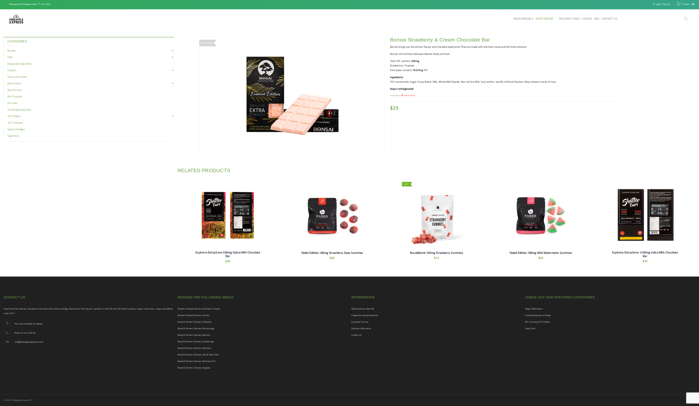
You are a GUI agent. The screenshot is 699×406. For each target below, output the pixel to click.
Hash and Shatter (17, 77)
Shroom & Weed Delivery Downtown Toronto (198, 308)
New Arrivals (14, 90)
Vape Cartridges (16, 129)
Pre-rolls (12, 103)
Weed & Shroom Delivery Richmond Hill (196, 361)
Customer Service (359, 322)
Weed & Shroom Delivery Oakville (193, 335)
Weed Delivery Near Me (362, 308)
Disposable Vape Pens (19, 64)
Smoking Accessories (19, 109)
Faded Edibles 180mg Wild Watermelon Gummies (541, 253)
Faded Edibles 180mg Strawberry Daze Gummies (332, 253)
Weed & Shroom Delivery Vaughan (193, 367)
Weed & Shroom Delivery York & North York (198, 354)
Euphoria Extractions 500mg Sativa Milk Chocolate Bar (228, 254)
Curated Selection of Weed (537, 315)
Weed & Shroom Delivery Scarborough (195, 341)
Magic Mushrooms (534, 308)
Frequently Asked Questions (364, 315)
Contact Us (356, 335)
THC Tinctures (15, 123)
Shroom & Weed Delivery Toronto (193, 315)
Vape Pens (13, 136)
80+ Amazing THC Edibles (537, 322)
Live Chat (45, 4)
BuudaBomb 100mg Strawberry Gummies (436, 253)
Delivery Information (361, 328)
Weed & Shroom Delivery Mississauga (195, 328)
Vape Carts (530, 328)
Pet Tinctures (14, 96)
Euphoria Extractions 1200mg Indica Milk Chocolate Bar (645, 254)
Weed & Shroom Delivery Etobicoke (194, 322)
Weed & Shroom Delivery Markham (194, 348)
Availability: (395, 95)
